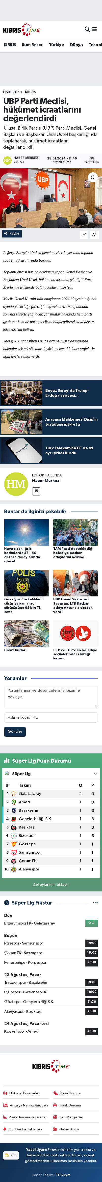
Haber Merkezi (46, 481)
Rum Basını (32, 45)
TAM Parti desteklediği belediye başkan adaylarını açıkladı (73, 553)
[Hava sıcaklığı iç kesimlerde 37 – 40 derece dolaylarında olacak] (26, 532)
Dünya (76, 45)
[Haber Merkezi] (16, 484)
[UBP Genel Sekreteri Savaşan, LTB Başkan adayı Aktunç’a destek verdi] (75, 583)
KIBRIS (10, 45)
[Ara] (87, 30)
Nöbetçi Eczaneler (24, 1093)
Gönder (15, 731)
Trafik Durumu (70, 1105)
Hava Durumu (70, 1093)
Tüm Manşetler (71, 1117)
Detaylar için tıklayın (51, 885)
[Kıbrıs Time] (21, 30)
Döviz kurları (15, 650)
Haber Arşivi (69, 1129)
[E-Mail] (36, 491)
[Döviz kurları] (26, 633)
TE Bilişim (63, 1175)
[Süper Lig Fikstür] (95, 903)
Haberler (11, 92)
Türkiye (56, 45)
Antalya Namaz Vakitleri (29, 1105)
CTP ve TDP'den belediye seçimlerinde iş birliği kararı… (75, 654)
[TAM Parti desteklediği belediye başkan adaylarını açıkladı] (75, 532)
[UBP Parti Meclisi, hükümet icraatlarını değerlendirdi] (51, 198)
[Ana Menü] (94, 30)
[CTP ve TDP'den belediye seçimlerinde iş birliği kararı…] (75, 633)
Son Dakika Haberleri (25, 1129)
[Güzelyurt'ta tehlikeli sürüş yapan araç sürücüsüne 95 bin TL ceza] (26, 583)
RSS (13, 1155)
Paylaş (15, 233)
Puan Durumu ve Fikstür (27, 1117)
